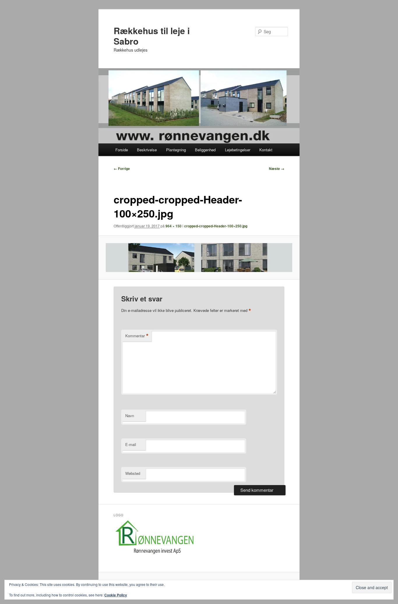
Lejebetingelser (237, 149)
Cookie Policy (115, 595)
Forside (121, 149)
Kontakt (265, 149)
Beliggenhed (205, 149)
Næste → (276, 168)
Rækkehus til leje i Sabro (152, 35)
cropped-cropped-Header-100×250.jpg (215, 226)
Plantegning (176, 149)
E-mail (130, 444)
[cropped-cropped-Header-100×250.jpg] (199, 257)
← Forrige (122, 168)
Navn (129, 415)
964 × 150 (173, 226)
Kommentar (137, 335)
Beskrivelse (147, 149)
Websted (132, 473)
